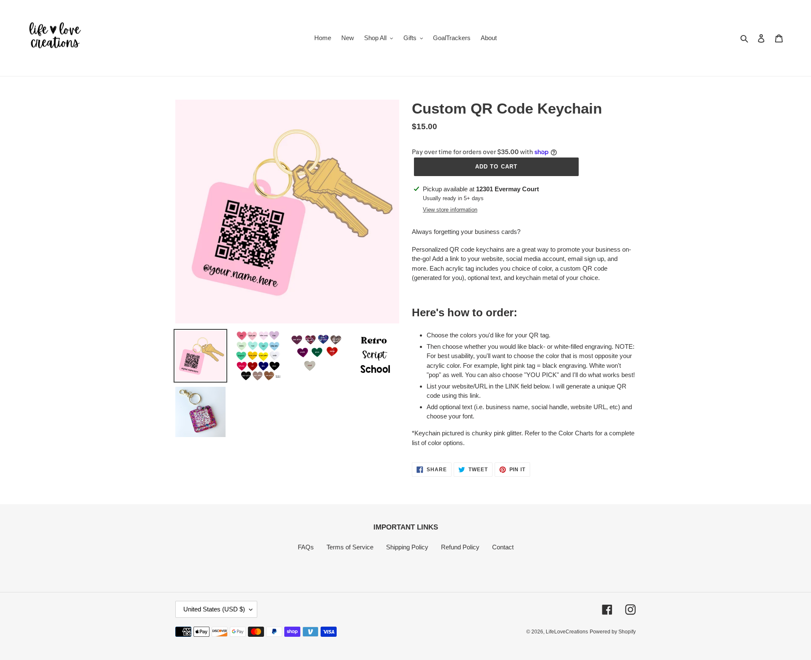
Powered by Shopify (613, 632)
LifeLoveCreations (567, 632)
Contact (503, 547)
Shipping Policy (407, 547)
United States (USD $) (214, 609)
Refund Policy (460, 547)
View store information (450, 209)
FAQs (306, 547)
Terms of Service (350, 547)
